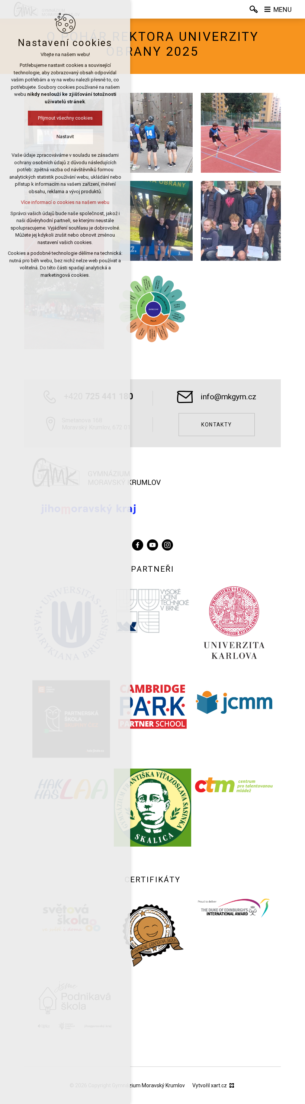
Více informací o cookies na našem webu (65, 202)
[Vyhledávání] (254, 9)
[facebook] (137, 544)
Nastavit (65, 136)
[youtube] (152, 544)
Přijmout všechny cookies (65, 118)
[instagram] (167, 544)
